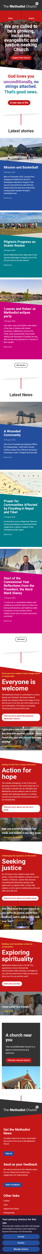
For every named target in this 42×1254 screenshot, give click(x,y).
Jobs (6, 1205)
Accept (21, 1237)
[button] (10, 14)
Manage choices (21, 1249)
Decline (21, 1243)
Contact (7, 1201)
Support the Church (11, 1209)
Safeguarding (9, 1213)
